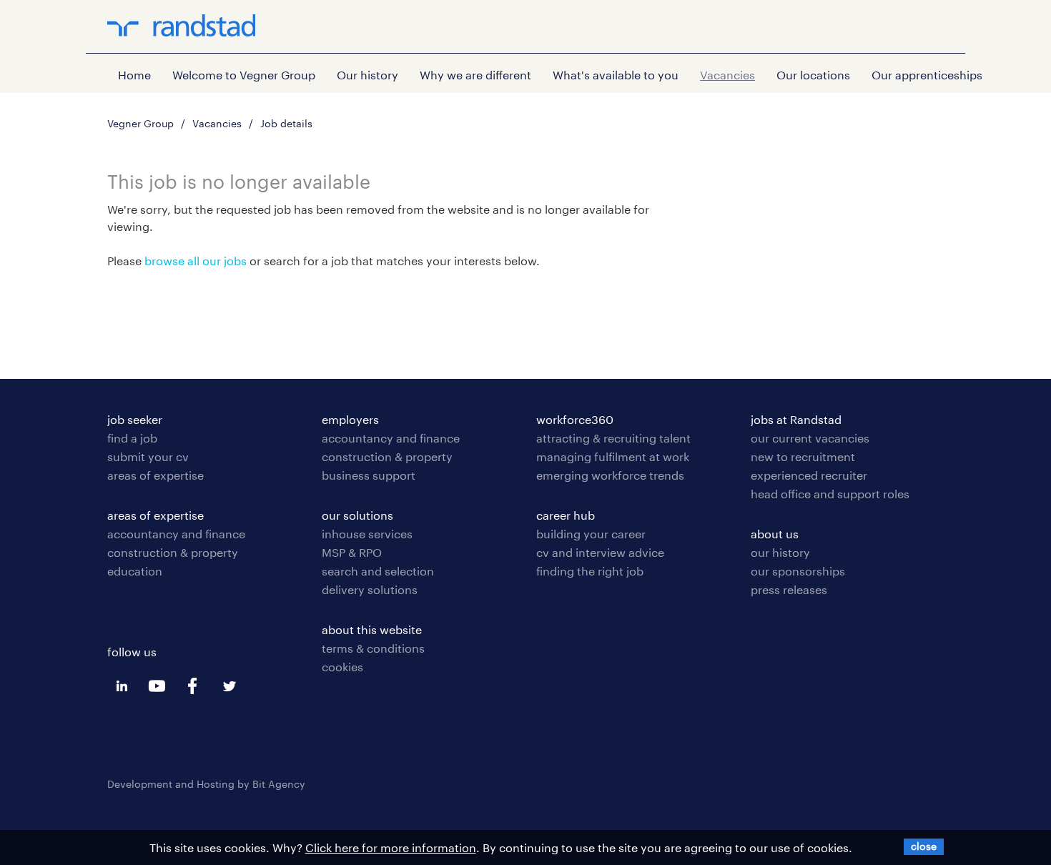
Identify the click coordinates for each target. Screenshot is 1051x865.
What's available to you (616, 74)
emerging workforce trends (610, 475)
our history (780, 552)
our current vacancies (810, 438)
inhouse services (367, 533)
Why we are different (475, 74)
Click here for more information (390, 847)
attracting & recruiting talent (613, 438)
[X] (924, 846)
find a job (132, 438)
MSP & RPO (352, 552)
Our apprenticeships (927, 74)
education (134, 571)
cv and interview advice (600, 552)
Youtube (157, 686)
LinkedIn (121, 686)
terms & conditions (373, 648)
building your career (591, 533)
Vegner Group (140, 123)
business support (368, 475)
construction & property (172, 552)
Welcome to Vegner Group (243, 74)
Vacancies (727, 74)
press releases (789, 589)
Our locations (813, 74)
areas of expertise (155, 475)
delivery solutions (370, 589)
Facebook (193, 686)
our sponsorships (798, 571)
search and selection (378, 571)
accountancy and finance (176, 533)
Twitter (228, 686)
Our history (367, 74)
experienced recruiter (809, 475)
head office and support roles (830, 493)
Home (134, 74)
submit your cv (148, 456)
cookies (342, 666)
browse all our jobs (195, 260)
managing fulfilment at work (612, 456)
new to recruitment (803, 456)
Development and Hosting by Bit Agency (206, 784)
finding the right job (589, 571)
